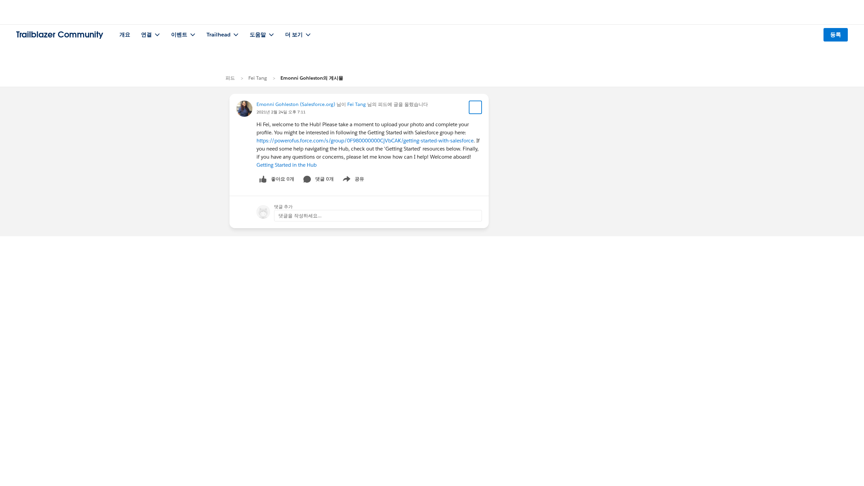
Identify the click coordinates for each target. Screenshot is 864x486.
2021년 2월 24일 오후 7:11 (280, 112)
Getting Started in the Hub (286, 165)
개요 (124, 34)
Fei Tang (257, 78)
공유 (352, 180)
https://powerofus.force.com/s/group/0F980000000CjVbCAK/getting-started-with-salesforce (365, 140)
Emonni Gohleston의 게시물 (311, 78)
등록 (835, 34)
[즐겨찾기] (475, 107)
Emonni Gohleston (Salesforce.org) (295, 104)
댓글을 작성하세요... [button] (300, 216)
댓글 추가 (283, 207)
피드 (230, 78)
